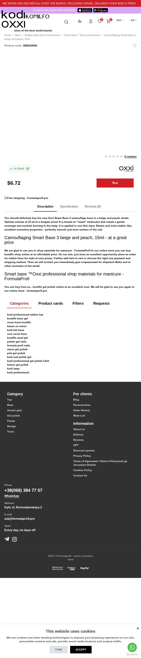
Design (11, 426)
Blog (76, 399)
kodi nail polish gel (19, 357)
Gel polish (13, 415)
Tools (10, 431)
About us (79, 429)
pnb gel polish (16, 353)
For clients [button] (82, 394)
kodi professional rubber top (25, 314)
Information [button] (83, 423)
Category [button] (15, 394)
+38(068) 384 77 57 (23, 490)
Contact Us (80, 475)
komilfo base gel (17, 318)
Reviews (78, 439)
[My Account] (90, 21)
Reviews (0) (93, 206)
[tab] (37, 394)
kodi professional (18, 372)
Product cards (50, 303)
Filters (78, 303)
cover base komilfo (19, 322)
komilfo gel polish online (48, 286)
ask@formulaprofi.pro (19, 518)
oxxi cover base (17, 333)
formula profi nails (18, 345)
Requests (101, 303)
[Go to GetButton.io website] (132, 654)
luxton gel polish (17, 364)
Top (9, 399)
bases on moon (17, 326)
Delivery (78, 434)
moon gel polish (17, 349)
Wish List (79, 415)
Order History (81, 410)
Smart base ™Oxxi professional (82, 35)
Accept (81, 649)
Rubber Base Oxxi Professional (42, 35)
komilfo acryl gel (17, 337)
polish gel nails (16, 341)
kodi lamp (13, 368)
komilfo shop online (17, 254)
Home (7, 35)
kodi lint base (15, 330)
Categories (19, 303)
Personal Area (82, 404)
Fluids (11, 420)
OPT (76, 445)
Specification (69, 206)
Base (18, 35)
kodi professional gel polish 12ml (28, 360)
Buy (115, 182)
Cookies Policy (82, 470)
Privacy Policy (82, 455)
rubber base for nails (22, 258)
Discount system (83, 450)
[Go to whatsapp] (132, 647)
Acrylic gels (14, 410)
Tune (58, 649)
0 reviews (130, 156)
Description (45, 206)
